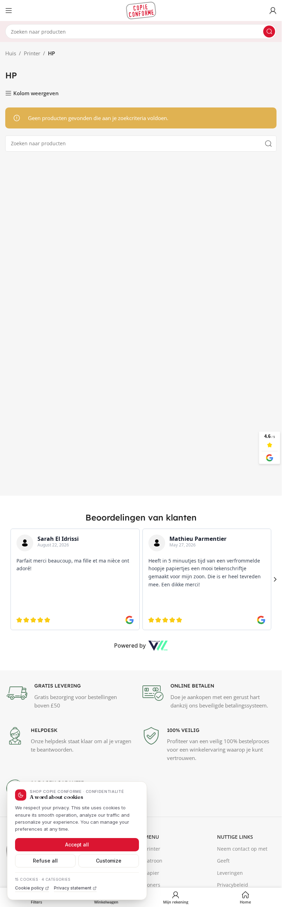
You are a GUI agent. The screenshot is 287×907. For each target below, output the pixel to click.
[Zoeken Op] (269, 31)
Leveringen (230, 873)
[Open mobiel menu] (9, 11)
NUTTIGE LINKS (235, 836)
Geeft (223, 860)
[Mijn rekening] (273, 11)
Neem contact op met (242, 848)
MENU (151, 836)
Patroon (153, 860)
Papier (151, 873)
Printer (32, 53)
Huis (10, 53)
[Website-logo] (141, 9)
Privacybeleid (232, 884)
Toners (152, 884)
